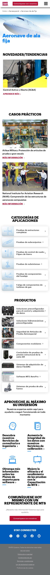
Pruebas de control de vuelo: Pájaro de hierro (30, 253)
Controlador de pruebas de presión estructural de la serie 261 (29, 354)
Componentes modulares (29, 343)
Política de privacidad (25, 554)
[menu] (46, 3)
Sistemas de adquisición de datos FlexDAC (29, 365)
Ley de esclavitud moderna (25, 564)
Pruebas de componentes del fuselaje (28, 275)
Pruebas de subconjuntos (29, 242)
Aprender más (11, 94)
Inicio (4, 11)
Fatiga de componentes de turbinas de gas (29, 286)
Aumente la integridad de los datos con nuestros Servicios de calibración (36, 442)
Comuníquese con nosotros (25, 4)
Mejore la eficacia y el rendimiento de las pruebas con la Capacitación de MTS (36, 476)
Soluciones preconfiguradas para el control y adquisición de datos (30, 310)
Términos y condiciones (25, 561)
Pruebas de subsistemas (28, 264)
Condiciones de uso (25, 557)
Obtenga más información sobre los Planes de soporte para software (11, 475)
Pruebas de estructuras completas (27, 231)
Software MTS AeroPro (28, 376)
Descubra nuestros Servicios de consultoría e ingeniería (11, 440)
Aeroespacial (14, 11)
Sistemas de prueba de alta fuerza (29, 387)
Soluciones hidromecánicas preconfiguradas (29, 321)
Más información (12, 157)
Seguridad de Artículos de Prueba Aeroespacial (29, 332)
